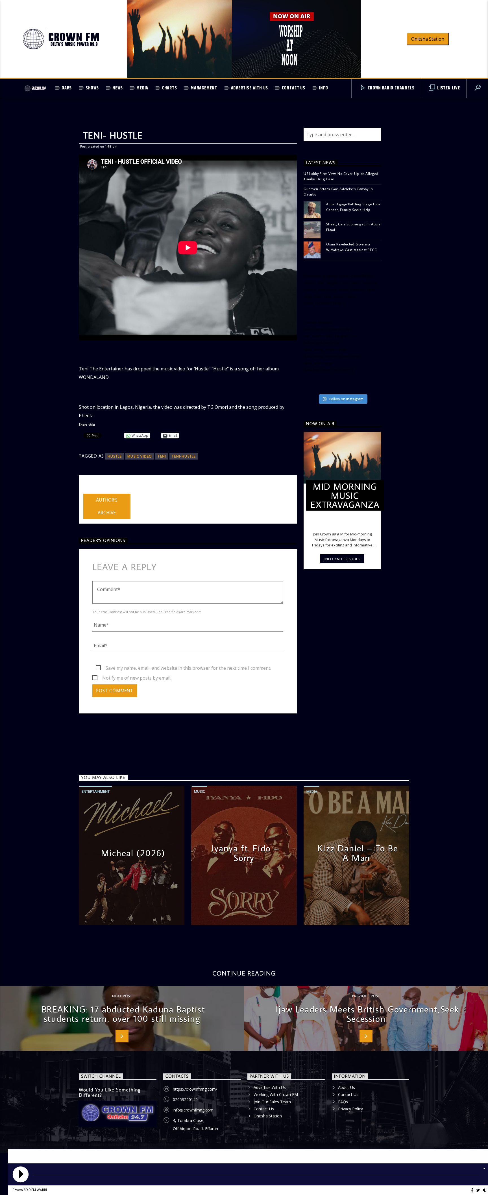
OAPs (67, 88)
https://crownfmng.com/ (195, 1089)
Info (323, 88)
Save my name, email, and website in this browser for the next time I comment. (188, 668)
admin (89, 490)
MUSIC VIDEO (139, 456)
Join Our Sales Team (272, 1101)
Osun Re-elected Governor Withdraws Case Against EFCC (351, 247)
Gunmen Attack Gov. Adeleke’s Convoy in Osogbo (338, 191)
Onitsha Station (427, 39)
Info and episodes (342, 559)
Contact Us (293, 88)
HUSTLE (115, 456)
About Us (346, 1087)
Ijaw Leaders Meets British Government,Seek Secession (367, 1014)
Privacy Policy (350, 1108)
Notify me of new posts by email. (136, 678)
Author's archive (106, 506)
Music (199, 791)
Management (204, 88)
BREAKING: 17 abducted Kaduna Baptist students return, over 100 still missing (123, 1014)
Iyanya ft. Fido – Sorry (245, 853)
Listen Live (448, 88)
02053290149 (185, 1099)
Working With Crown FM (276, 1094)
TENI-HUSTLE (184, 456)
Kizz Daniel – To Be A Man (358, 853)
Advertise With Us (249, 88)
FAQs (343, 1101)
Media (142, 88)
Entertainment (96, 791)
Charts (169, 88)
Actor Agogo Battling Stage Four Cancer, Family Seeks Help (353, 207)
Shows (92, 88)
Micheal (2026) (133, 853)
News (117, 88)
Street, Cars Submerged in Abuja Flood (353, 227)
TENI (162, 456)
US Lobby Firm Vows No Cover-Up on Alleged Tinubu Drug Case (341, 176)
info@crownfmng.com (193, 1110)
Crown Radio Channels (391, 88)
